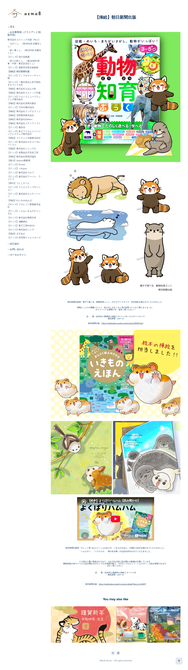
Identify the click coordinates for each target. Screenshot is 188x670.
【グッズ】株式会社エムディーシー (24, 195)
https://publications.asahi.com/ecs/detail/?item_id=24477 (122, 584)
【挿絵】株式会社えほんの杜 (22, 88)
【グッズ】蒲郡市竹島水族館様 (23, 67)
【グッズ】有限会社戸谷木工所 (23, 152)
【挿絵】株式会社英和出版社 (22, 103)
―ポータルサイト (17, 254)
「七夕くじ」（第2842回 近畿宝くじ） (25, 45)
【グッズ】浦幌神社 (17, 221)
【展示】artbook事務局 (19, 160)
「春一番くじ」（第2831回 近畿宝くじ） (24, 51)
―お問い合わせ (16, 249)
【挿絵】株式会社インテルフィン (24, 111)
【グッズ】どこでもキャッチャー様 (24, 77)
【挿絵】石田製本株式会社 (21, 115)
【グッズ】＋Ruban (17, 168)
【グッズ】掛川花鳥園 (19, 56)
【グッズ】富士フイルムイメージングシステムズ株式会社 (24, 132)
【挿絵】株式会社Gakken (20, 119)
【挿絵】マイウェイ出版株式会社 (24, 137)
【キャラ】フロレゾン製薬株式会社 (24, 205)
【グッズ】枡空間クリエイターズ (24, 237)
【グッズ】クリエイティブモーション (24, 188)
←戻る (11, 26)
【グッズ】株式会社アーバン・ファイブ (24, 178)
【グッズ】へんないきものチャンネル (24, 212)
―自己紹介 (13, 243)
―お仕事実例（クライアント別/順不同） (24, 33)
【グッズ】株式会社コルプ (21, 172)
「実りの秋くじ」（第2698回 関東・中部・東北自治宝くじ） (23, 62)
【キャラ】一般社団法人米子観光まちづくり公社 (24, 83)
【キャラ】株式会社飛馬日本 (22, 217)
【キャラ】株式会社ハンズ (21, 229)
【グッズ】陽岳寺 (16, 127)
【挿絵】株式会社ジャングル (22, 148)
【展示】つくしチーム (19, 183)
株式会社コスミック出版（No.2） (24, 39)
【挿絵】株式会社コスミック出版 (24, 92)
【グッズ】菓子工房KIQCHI (21, 225)
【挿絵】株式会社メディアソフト (24, 123)
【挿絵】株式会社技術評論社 (22, 156)
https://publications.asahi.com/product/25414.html (122, 323)
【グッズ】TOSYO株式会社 (21, 107)
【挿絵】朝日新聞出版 (19, 71)
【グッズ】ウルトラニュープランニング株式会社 (24, 98)
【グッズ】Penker (16, 164)
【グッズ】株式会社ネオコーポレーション (24, 143)
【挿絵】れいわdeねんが (20, 200)
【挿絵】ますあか (16, 233)
